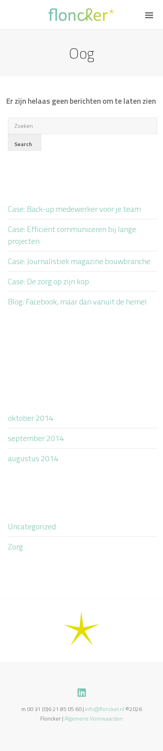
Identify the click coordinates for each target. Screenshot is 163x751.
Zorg (15, 546)
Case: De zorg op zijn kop (48, 281)
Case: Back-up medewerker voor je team (74, 209)
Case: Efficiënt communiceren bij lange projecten (72, 235)
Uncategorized (32, 526)
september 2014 (36, 438)
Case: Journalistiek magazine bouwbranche (79, 261)
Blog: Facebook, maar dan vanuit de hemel (77, 301)
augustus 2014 (33, 458)
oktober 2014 (30, 418)
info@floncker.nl (104, 709)
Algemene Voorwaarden (93, 718)
